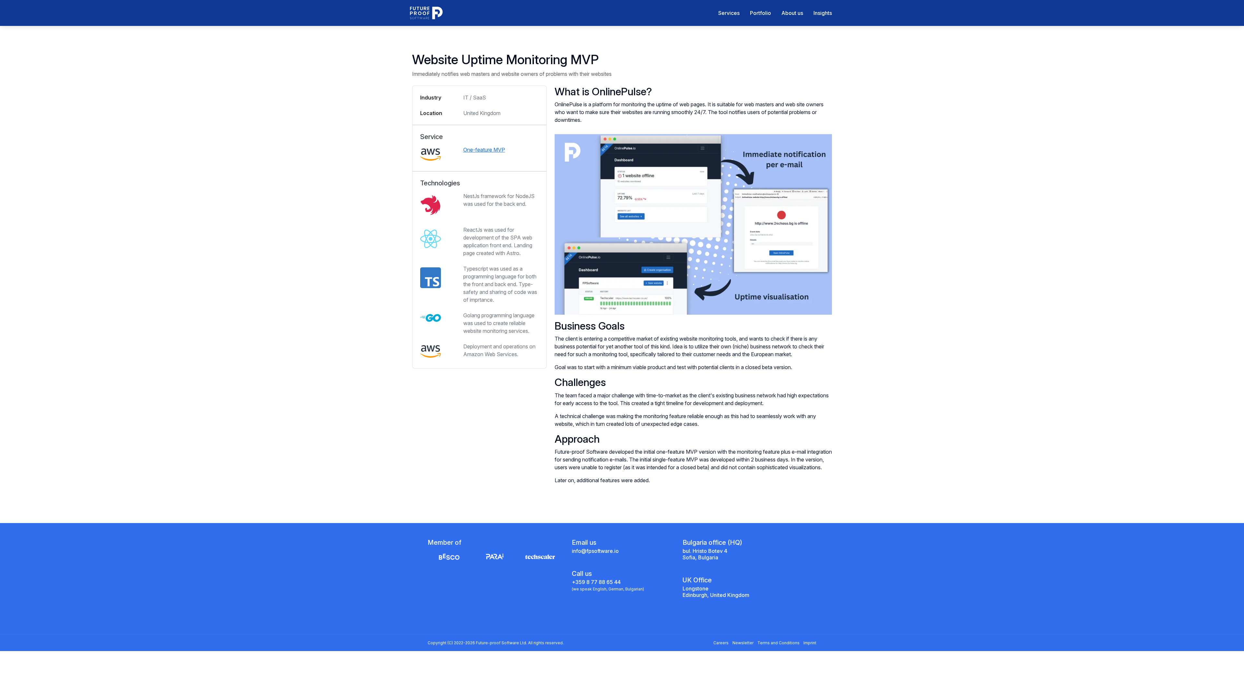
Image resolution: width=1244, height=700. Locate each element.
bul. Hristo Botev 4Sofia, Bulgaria (705, 554)
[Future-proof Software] (426, 13)
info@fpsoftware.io (595, 551)
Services (729, 13)
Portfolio (760, 13)
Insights (822, 13)
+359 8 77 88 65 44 (596, 582)
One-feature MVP (484, 149)
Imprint (809, 642)
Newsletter (743, 642)
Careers (721, 642)
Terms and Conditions (778, 642)
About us (792, 13)
